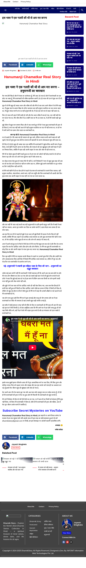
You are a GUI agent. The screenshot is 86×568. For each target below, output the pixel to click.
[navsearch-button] (82, 10)
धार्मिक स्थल (34, 9)
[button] (10, 64)
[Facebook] (63, 542)
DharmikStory (27, 551)
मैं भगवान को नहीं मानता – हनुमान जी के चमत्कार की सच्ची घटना (48, 468)
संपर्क (74, 9)
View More (15, 448)
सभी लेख (17, 9)
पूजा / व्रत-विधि (44, 9)
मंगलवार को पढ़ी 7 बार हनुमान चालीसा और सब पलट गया (16, 468)
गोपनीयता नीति (63, 12)
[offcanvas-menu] (5, 10)
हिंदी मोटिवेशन (60, 9)
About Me (6, 2)
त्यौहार (52, 9)
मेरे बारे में (68, 9)
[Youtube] (67, 542)
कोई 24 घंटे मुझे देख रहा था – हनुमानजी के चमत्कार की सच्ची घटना (74, 100)
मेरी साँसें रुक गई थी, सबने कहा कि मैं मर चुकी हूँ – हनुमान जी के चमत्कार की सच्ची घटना (74, 85)
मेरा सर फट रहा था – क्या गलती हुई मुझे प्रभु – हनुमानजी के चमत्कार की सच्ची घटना (74, 26)
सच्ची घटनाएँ (25, 9)
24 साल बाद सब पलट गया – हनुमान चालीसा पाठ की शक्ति (73, 41)
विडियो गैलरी (73, 12)
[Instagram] (71, 542)
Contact (15, 2)
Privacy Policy (26, 2)
